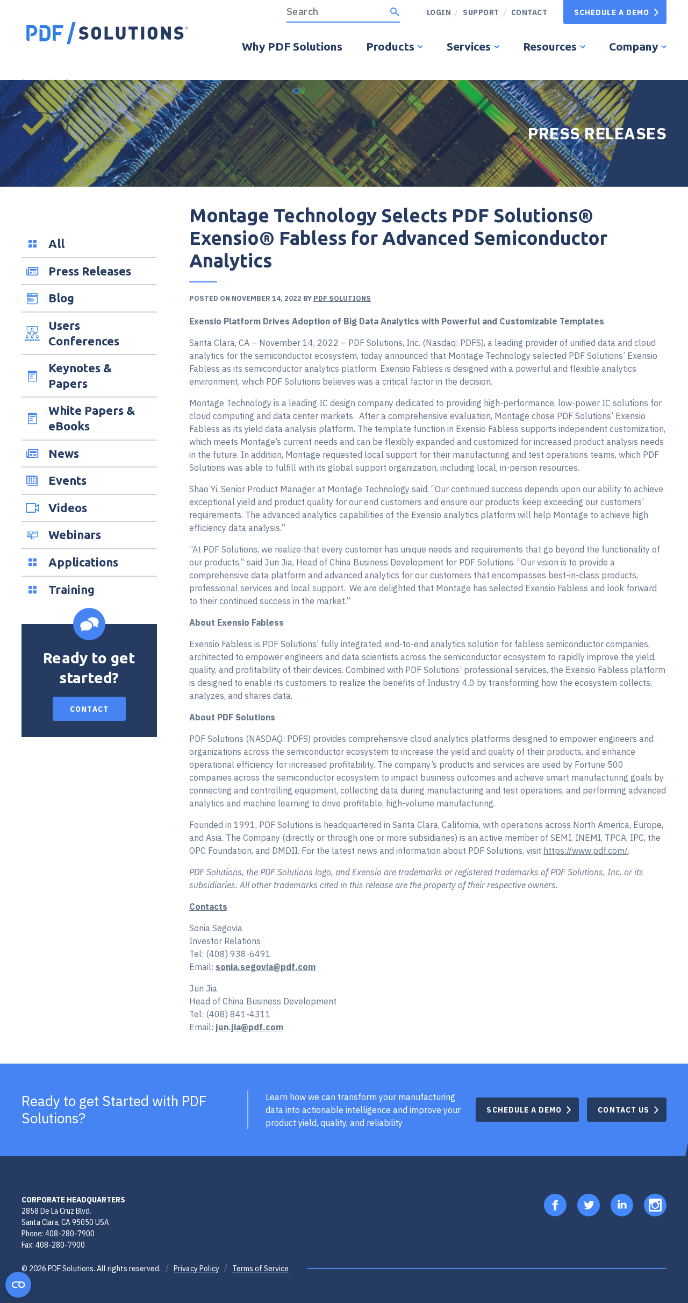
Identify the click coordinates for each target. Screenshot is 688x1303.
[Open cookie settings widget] (18, 1285)
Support (481, 12)
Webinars (74, 534)
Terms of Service (260, 1268)
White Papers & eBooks (91, 418)
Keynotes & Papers (80, 375)
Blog (61, 297)
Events (67, 480)
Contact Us (623, 1109)
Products (390, 46)
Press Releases (89, 271)
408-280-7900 (70, 1233)
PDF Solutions (342, 298)
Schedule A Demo (611, 12)
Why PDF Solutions (292, 46)
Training (71, 589)
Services (469, 46)
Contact (529, 12)
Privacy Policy (196, 1268)
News (63, 453)
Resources (550, 46)
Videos (67, 507)
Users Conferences (83, 333)
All (56, 243)
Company (633, 46)
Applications (83, 562)
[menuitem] (477, 12)
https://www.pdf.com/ (585, 850)
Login (439, 12)
